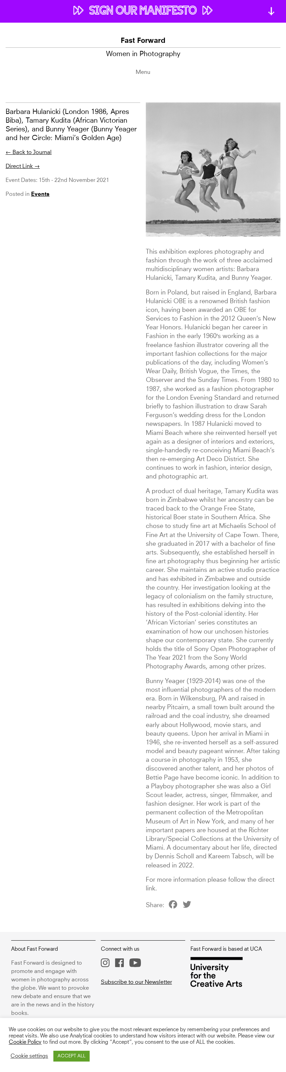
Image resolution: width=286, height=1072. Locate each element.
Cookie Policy (25, 1042)
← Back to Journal (29, 152)
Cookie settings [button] (29, 1056)
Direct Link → (23, 166)
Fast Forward (143, 41)
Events (40, 194)
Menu (143, 72)
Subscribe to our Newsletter (136, 982)
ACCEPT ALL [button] (71, 1056)
